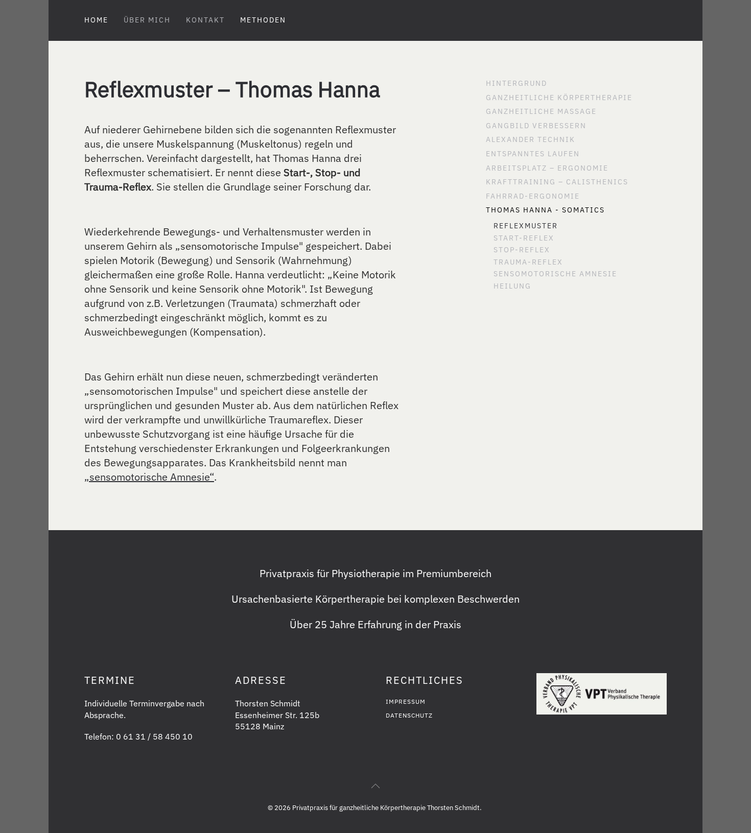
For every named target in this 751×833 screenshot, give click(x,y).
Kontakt (205, 20)
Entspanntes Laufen (533, 153)
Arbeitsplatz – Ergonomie (547, 168)
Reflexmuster (526, 225)
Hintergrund (516, 83)
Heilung (512, 286)
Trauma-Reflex (528, 262)
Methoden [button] (263, 20)
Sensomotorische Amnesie (555, 273)
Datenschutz (409, 715)
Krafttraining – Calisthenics (557, 181)
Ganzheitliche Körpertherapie (559, 97)
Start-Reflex (524, 238)
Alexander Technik (530, 139)
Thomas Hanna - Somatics (545, 210)
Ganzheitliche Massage (541, 111)
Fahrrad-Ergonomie (533, 196)
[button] (375, 786)
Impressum (406, 701)
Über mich (147, 20)
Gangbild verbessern (536, 125)
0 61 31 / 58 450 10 (154, 736)
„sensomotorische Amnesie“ (149, 477)
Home (96, 20)
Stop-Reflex (522, 249)
